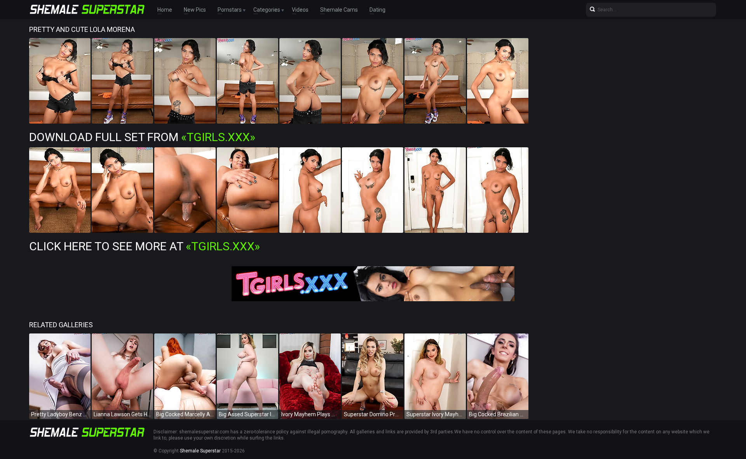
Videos (300, 10)
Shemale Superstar (200, 451)
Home (164, 10)
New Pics (195, 10)
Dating (377, 10)
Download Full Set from (142, 137)
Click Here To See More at (144, 246)
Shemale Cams (339, 10)
